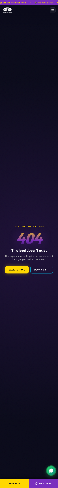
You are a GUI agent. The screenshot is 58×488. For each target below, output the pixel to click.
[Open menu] (53, 10)
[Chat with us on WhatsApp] (51, 471)
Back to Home (17, 269)
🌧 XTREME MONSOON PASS (13, 3)
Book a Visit (41, 269)
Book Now (14, 483)
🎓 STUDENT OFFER (43, 3)
